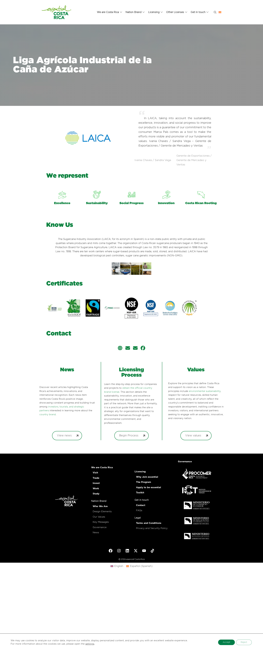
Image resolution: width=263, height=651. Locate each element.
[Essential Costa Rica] (56, 12)
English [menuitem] (118, 566)
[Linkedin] (127, 550)
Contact (140, 505)
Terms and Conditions (148, 523)
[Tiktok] (152, 550)
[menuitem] (117, 566)
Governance (100, 527)
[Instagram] (119, 550)
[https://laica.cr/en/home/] (120, 348)
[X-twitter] (136, 550)
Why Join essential (147, 477)
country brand (47, 414)
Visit (95, 473)
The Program (143, 482)
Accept (226, 642)
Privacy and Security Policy (152, 528)
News (96, 532)
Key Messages (101, 522)
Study (96, 494)
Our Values (99, 517)
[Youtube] (144, 550)
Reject (244, 642)
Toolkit (140, 493)
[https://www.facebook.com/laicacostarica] (143, 348)
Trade (96, 478)
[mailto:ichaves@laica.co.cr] (127, 348)
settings (89, 644)
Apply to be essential (148, 487)
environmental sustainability (205, 391)
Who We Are (100, 506)
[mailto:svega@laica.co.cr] (135, 348)
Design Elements (102, 511)
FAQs (139, 510)
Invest (96, 483)
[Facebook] (110, 550)
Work (96, 488)
